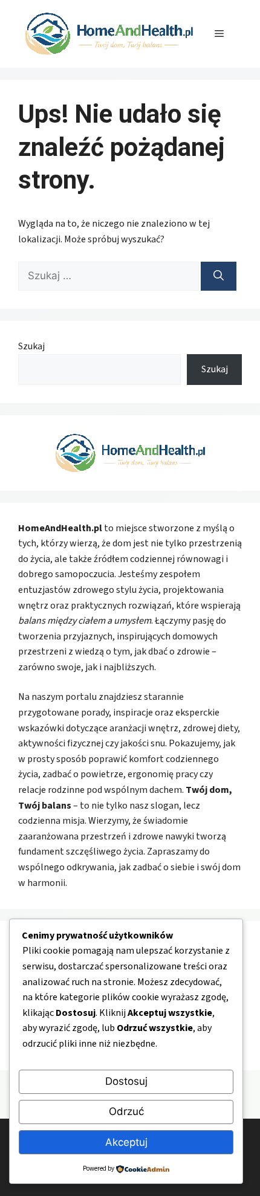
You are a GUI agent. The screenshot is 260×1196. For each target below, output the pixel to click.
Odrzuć (126, 1111)
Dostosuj (126, 1081)
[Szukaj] (218, 276)
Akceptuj (126, 1142)
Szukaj (31, 346)
